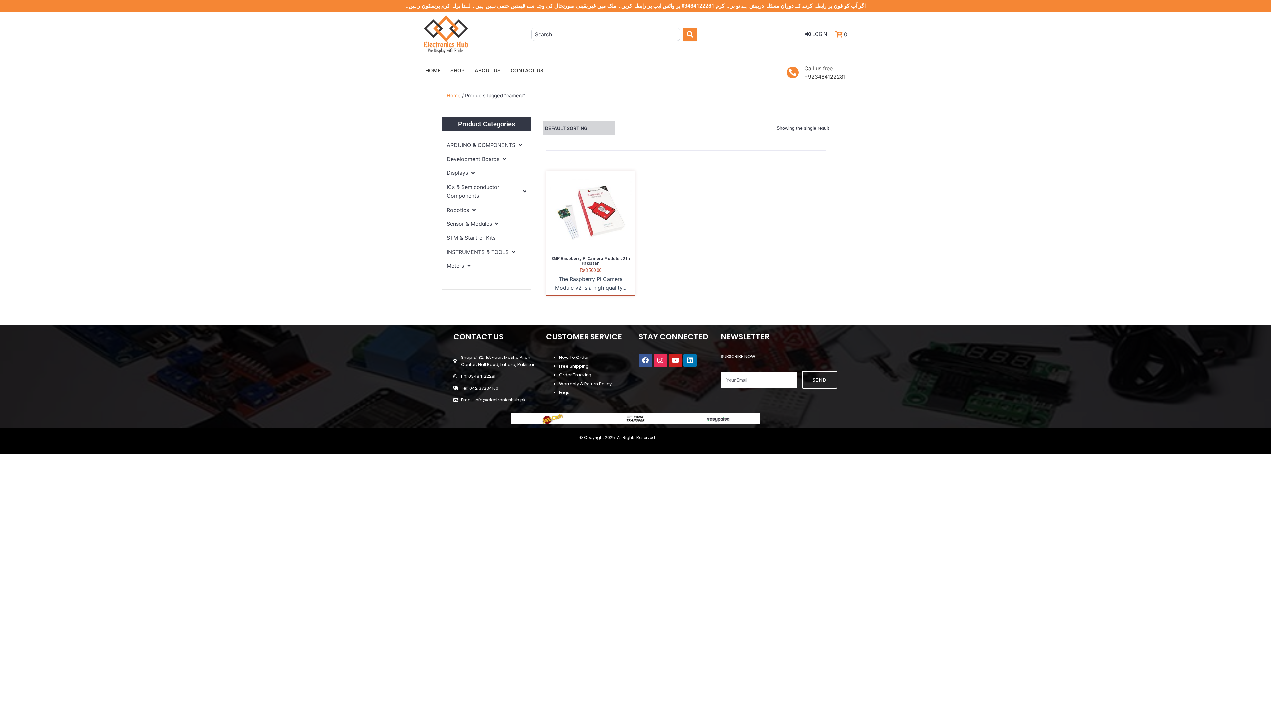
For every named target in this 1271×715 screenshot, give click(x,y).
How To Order (574, 357)
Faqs (564, 392)
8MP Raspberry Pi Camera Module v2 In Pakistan (590, 260)
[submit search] (690, 34)
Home (454, 96)
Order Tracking (575, 375)
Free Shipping (573, 366)
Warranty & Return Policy (585, 384)
